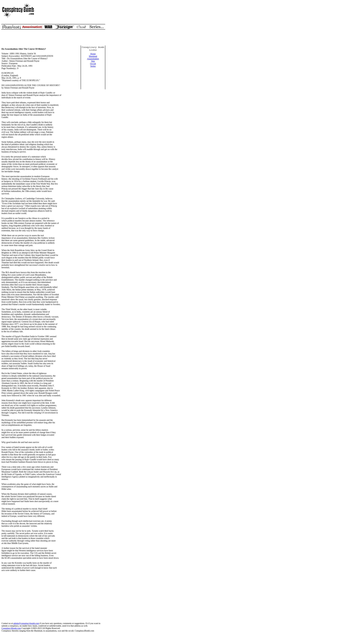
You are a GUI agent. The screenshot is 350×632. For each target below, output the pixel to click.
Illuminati (93, 56)
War (93, 61)
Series (93, 66)
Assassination (93, 59)
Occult (93, 64)
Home (93, 54)
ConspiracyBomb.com (11, 628)
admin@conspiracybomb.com (26, 623)
